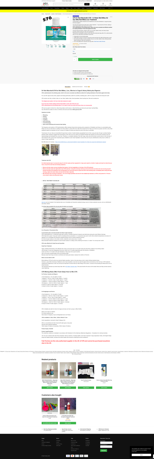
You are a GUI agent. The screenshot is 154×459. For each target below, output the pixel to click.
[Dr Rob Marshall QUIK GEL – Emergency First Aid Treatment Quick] (68, 406)
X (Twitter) (88, 442)
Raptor (78, 352)
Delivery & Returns (75, 448)
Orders (57, 442)
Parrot (54, 352)
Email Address (103, 444)
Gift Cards (58, 445)
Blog (43, 440)
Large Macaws (121, 351)
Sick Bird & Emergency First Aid (91, 352)
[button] (110, 8)
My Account (95, 5)
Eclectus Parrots (98, 351)
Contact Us (73, 443)
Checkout (110, 5)
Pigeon (61, 352)
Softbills (118, 352)
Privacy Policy (59, 443)
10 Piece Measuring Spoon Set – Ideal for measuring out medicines (49, 416)
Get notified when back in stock (49, 423)
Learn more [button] (134, 451)
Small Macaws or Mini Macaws (110, 352)
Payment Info (74, 450)
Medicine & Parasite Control (147, 351)
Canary (77, 351)
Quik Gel (44, 202)
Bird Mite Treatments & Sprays (59, 351)
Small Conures (101, 352)
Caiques (74, 351)
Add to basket (95, 59)
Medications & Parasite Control (134, 351)
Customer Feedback (46, 442)
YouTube (87, 445)
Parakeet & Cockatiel (49, 352)
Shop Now (82, 352)
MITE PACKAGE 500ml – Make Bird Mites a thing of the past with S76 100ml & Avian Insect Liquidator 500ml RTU (49, 382)
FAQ (72, 447)
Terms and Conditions (75, 445)
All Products (31, 351)
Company (58, 440)
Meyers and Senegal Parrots (38, 352)
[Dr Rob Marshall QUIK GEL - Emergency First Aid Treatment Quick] (111, 16)
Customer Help (103, 5)
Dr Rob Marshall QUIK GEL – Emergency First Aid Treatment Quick (68, 417)
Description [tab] (67, 86)
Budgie (70, 351)
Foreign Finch (104, 351)
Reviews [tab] (86, 86)
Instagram (88, 443)
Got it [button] (141, 454)
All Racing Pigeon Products (40, 351)
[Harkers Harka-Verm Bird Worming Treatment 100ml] (104, 370)
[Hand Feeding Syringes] (86, 370)
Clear (74, 51)
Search (87, 4)
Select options (86, 387)
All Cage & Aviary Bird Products (22, 351)
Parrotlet (58, 352)
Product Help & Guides (67, 0)
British (67, 351)
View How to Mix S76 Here (99, 41)
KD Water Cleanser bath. (71, 266)
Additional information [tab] (77, 86)
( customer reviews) (83, 43)
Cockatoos (81, 351)
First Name (102, 440)
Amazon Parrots (49, 351)
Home (43, 13)
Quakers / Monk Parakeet (56, 13)
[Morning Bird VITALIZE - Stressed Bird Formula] (110, 16)
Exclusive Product (77, 354)
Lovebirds (126, 351)
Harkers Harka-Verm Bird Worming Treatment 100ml (104, 381)
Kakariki (109, 351)
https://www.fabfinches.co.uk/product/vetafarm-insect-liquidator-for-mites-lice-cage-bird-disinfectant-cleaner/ (80, 142)
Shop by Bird (47, 13)
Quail (65, 352)
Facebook (88, 440)
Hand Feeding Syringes (86, 380)
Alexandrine (13, 351)
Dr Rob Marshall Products (89, 351)
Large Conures (114, 351)
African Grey (7, 351)
